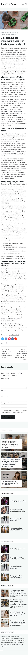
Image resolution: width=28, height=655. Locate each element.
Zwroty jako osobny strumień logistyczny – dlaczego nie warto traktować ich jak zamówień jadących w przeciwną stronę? (11, 463)
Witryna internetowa (7, 403)
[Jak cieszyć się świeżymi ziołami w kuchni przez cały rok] (2, 25)
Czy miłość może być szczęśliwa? (16, 519)
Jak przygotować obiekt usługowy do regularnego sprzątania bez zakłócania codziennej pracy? (18, 623)
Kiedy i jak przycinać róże (17, 501)
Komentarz (5, 378)
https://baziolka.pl (14, 335)
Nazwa (3, 390)
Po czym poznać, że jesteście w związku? (16, 529)
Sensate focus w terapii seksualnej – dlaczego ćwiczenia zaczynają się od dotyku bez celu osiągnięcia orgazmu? (10, 444)
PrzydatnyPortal (8, 4)
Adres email (5, 397)
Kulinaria (14, 34)
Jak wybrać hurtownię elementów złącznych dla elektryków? (10, 483)
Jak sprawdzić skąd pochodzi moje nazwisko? (17, 510)
